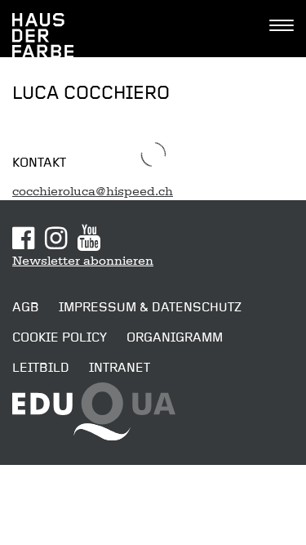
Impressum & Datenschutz (150, 307)
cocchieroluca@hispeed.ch (92, 191)
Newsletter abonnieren (82, 260)
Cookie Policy (59, 337)
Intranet (119, 368)
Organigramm (174, 337)
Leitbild (40, 368)
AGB (25, 307)
